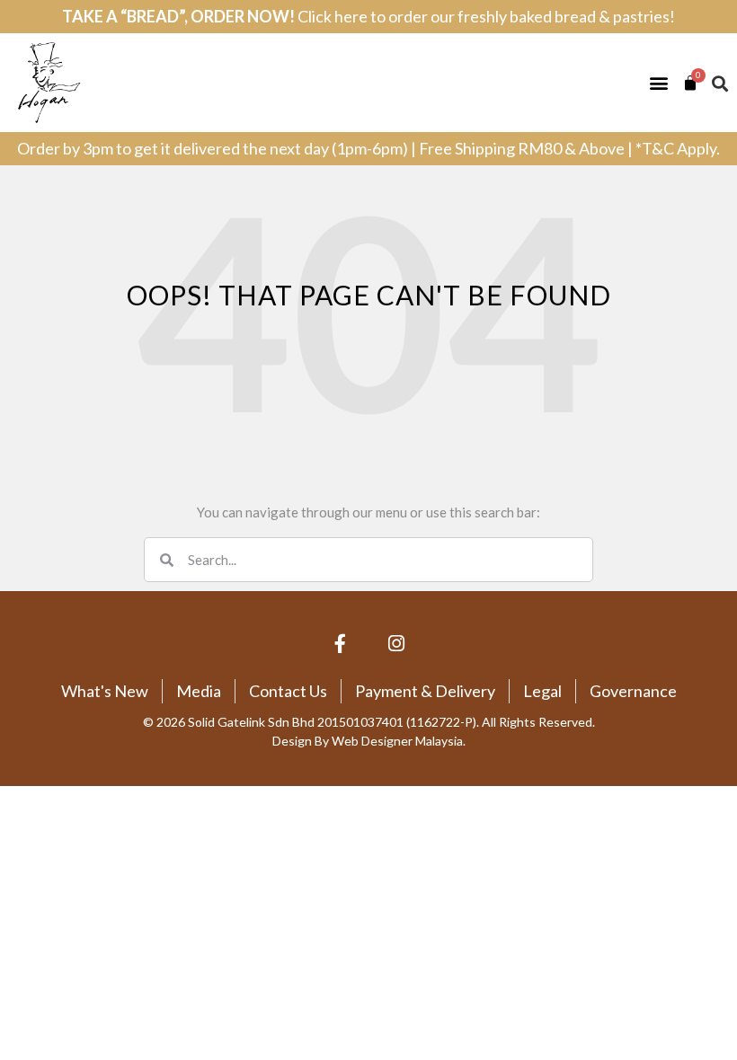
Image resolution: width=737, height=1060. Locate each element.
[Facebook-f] (341, 644)
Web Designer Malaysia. (399, 740)
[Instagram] (397, 644)
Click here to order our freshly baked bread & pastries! (486, 16)
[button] (658, 83)
